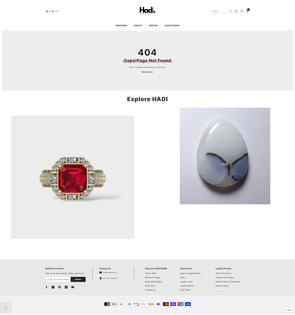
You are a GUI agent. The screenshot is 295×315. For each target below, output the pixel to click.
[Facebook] (46, 287)
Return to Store (147, 72)
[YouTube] (72, 287)
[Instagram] (53, 287)
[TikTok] (66, 287)
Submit (78, 279)
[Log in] (236, 11)
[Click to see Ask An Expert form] (6, 307)
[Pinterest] (59, 287)
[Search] (222, 11)
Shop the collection (19, 249)
